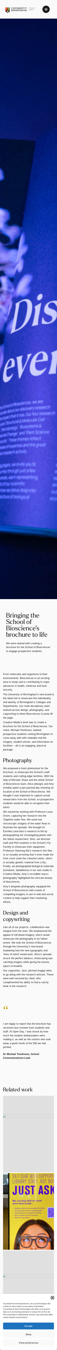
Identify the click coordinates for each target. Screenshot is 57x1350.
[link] (20, 10)
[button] (52, 1297)
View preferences (28, 1342)
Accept (28, 1326)
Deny (28, 1334)
